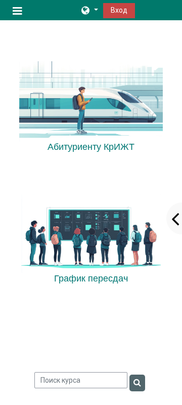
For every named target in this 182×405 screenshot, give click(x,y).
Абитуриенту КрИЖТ (91, 147)
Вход (119, 10)
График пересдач (91, 278)
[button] (89, 10)
